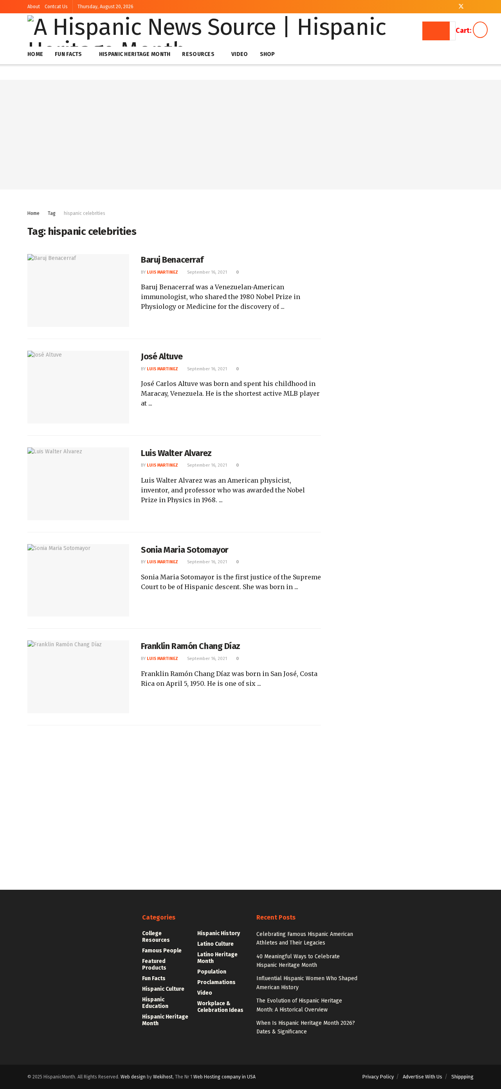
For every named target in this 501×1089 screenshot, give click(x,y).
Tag (52, 213)
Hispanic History (218, 933)
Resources (198, 54)
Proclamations (216, 982)
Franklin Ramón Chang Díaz (190, 646)
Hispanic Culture (163, 989)
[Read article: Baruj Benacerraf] (78, 290)
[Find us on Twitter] (461, 6)
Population (211, 971)
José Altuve (161, 356)
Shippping (462, 1077)
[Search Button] (436, 31)
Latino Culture (215, 944)
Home (35, 54)
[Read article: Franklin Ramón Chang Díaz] (78, 676)
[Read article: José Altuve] (78, 387)
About (33, 6)
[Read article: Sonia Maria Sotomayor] (78, 580)
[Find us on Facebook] (451, 6)
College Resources (156, 936)
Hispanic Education (155, 1003)
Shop (267, 54)
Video (239, 54)
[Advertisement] (250, 134)
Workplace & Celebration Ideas (220, 1006)
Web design (133, 1077)
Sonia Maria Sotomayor (185, 549)
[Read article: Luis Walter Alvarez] (78, 483)
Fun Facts (68, 54)
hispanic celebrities (84, 213)
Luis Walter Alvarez (176, 453)
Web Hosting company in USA (224, 1077)
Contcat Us (56, 6)
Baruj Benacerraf (172, 259)
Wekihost (163, 1077)
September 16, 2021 (206, 272)
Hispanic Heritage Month (134, 54)
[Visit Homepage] (225, 31)
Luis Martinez (162, 272)
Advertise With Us (422, 1077)
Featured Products (154, 964)
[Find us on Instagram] (471, 6)
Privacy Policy (378, 1077)
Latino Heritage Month (217, 958)
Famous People (162, 950)
